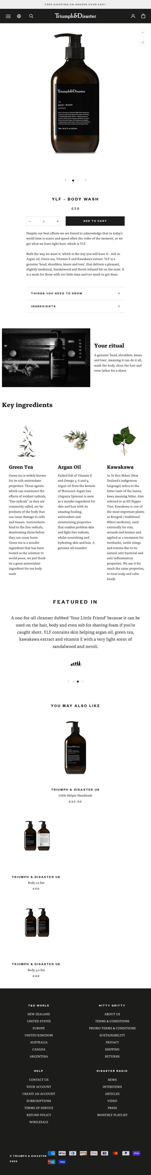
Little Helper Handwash (75, 795)
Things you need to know (57, 293)
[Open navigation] (8, 16)
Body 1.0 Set (36, 883)
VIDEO (112, 1101)
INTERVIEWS (112, 1087)
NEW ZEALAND (39, 1014)
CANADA (38, 1049)
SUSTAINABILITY (112, 1035)
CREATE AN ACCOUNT (38, 1094)
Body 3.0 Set (36, 970)
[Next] (85, 180)
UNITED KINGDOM (39, 1035)
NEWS (112, 1079)
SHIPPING (112, 1049)
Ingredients (43, 306)
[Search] (31, 16)
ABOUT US (112, 1014)
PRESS (112, 1108)
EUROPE (39, 1028)
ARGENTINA (39, 1056)
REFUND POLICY (39, 1115)
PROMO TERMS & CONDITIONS (112, 1028)
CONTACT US (39, 1079)
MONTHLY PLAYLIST (112, 1115)
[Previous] (65, 180)
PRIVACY (112, 1042)
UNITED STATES (39, 1021)
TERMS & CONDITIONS (112, 1021)
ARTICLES (112, 1094)
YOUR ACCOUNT (38, 1087)
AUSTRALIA (39, 1042)
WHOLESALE (38, 1122)
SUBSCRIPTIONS (39, 1101)
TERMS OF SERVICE (38, 1108)
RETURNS (112, 1056)
